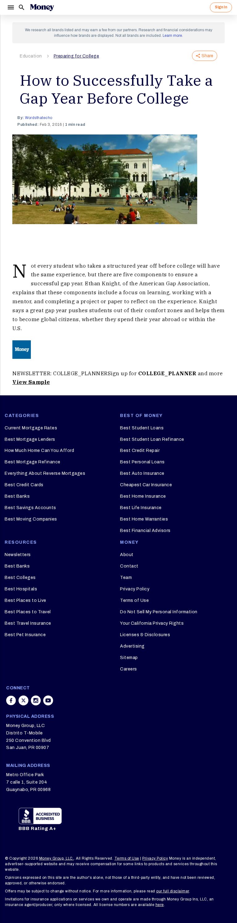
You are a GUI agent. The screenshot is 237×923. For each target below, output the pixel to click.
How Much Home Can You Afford (39, 450)
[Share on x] (23, 700)
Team (126, 577)
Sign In (221, 7)
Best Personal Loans (142, 462)
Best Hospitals (21, 589)
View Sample (31, 382)
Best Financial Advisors (145, 530)
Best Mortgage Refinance (32, 462)
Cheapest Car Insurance (146, 485)
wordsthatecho (38, 118)
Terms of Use (134, 600)
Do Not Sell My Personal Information (159, 612)
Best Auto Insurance (142, 473)
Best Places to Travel (28, 612)
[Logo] (42, 7)
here (160, 905)
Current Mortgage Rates (31, 428)
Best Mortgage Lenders (30, 439)
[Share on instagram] (36, 700)
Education (31, 56)
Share (207, 55)
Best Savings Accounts (30, 507)
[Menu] (10, 7)
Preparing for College (76, 56)
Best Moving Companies (31, 519)
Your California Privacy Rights (152, 623)
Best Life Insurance (141, 507)
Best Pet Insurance (25, 634)
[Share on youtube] (48, 700)
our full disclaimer (172, 891)
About (127, 554)
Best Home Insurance (143, 496)
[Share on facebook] (11, 700)
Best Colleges (20, 577)
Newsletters (18, 554)
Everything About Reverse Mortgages (45, 473)
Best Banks (17, 496)
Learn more (172, 35)
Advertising (132, 646)
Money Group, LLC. (56, 858)
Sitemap (129, 657)
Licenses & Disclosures (145, 634)
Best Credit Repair (140, 450)
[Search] (21, 7)
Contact (129, 566)
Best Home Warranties (144, 519)
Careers (128, 669)
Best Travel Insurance (28, 623)
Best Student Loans (142, 428)
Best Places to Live (25, 600)
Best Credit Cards (24, 485)
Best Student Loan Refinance (152, 439)
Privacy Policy (134, 589)
